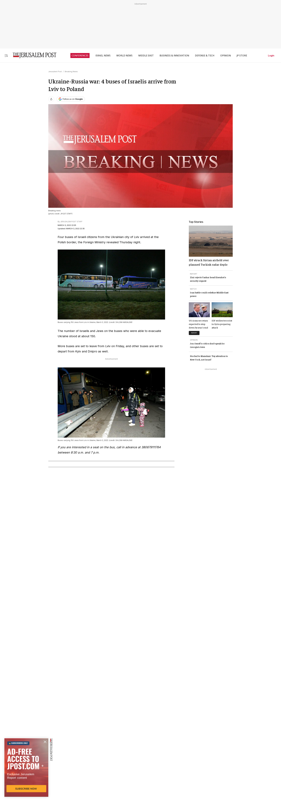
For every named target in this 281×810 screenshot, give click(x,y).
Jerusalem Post (55, 71)
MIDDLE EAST (146, 55)
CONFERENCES (80, 55)
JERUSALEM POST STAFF (71, 221)
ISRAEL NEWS (102, 55)
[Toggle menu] (6, 55)
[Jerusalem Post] (32, 55)
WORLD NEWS (124, 55)
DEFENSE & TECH (204, 55)
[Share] (51, 99)
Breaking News (71, 71)
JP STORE (242, 55)
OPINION (225, 55)
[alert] (26, 776)
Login (271, 55)
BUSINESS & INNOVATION (174, 55)
